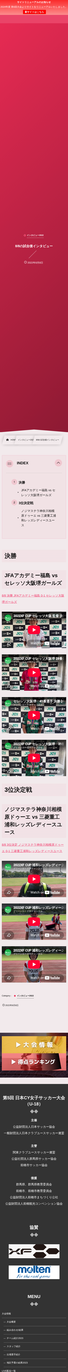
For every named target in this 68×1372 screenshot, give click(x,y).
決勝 (22, 482)
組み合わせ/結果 (15, 1330)
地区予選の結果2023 (17, 1362)
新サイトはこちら (34, 12)
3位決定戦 (26, 503)
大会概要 (11, 1322)
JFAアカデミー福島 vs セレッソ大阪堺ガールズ (38, 493)
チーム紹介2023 (15, 1338)
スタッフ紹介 (13, 1346)
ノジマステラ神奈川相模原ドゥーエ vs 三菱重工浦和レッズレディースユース (38, 518)
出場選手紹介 (13, 1354)
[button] (58, 463)
